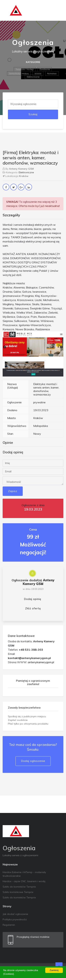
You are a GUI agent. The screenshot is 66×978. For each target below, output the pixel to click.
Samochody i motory (19, 73)
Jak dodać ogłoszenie (15, 914)
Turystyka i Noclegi (25, 69)
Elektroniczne (33, 76)
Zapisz (12, 491)
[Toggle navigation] (58, 10)
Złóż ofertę (33, 608)
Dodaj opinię (32, 599)
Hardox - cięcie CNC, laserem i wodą (24, 881)
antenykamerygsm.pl (41, 662)
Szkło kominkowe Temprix (18, 892)
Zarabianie (44, 69)
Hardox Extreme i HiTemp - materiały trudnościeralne (24, 874)
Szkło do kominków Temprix (19, 886)
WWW (37, 73)
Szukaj (33, 114)
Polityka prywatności (15, 919)
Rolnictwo (52, 73)
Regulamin (9, 924)
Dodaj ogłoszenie (33, 761)
